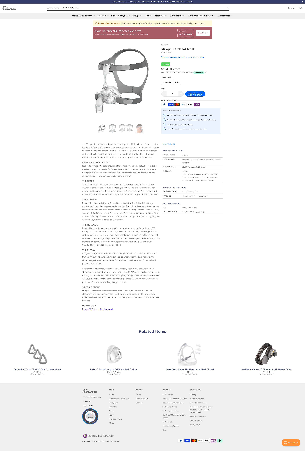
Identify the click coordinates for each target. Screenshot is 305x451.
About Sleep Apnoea (171, 426)
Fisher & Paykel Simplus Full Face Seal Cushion (113, 354)
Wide (177, 82)
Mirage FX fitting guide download (97, 309)
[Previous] (86, 82)
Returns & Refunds (196, 399)
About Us (87, 401)
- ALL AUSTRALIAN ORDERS (130, 2)
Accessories (224, 16)
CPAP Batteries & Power (200, 16)
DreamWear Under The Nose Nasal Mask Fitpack (190, 354)
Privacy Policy (194, 424)
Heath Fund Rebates (197, 416)
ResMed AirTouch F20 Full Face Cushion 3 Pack (37, 354)
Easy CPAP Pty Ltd (96, 441)
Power (111, 415)
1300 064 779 (94, 397)
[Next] (155, 82)
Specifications (169, 144)
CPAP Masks (176, 16)
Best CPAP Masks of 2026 (173, 403)
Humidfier (113, 407)
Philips (136, 16)
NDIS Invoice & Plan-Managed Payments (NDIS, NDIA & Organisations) (201, 410)
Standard (167, 82)
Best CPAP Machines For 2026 (175, 399)
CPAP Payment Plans (197, 403)
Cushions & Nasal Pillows (119, 399)
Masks (111, 394)
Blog (164, 430)
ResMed (102, 16)
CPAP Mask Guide (170, 407)
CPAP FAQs (167, 422)
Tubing (111, 411)
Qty (162, 89)
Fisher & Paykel (119, 16)
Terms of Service (196, 420)
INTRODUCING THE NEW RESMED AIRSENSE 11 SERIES (170, 2)
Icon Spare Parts (115, 419)
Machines (160, 16)
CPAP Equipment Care (171, 411)
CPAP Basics (168, 394)
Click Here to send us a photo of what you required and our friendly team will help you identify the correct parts (163, 23)
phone (195, 129)
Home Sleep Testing (82, 16)
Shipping (192, 394)
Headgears (113, 403)
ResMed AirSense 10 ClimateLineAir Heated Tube (266, 354)
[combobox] (138, 8)
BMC (147, 16)
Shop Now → (203, 33)
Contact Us (88, 405)
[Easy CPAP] (24, 8)
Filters (111, 423)
